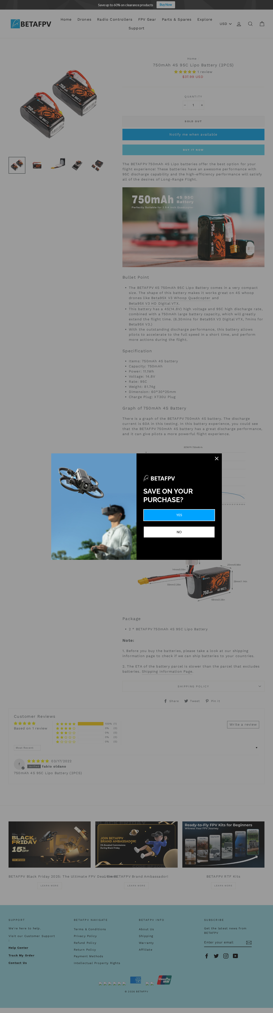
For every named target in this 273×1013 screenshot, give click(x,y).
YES (179, 515)
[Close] (217, 458)
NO (179, 532)
